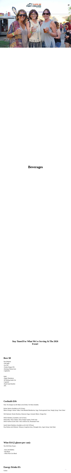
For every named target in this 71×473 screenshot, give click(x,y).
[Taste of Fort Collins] (34, 5)
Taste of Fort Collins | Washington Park (36, 12)
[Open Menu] (69, 5)
